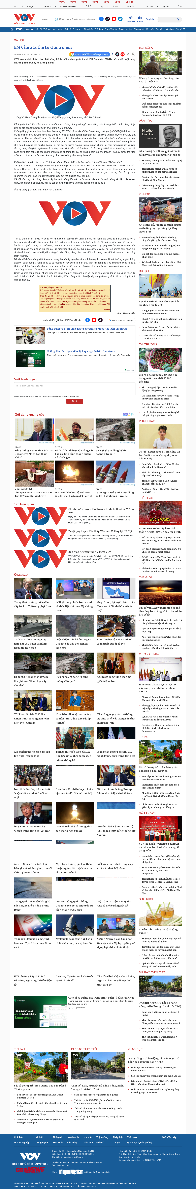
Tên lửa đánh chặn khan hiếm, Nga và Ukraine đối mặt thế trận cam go (116, 980)
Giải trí (178, 29)
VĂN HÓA (145, 121)
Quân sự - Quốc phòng (139, 1142)
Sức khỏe (149, 29)
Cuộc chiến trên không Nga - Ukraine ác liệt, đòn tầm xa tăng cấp (73, 643)
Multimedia (58, 29)
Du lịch (144, 271)
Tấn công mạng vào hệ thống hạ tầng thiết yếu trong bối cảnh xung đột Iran (116, 718)
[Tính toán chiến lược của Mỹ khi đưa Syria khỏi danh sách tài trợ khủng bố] (75, 738)
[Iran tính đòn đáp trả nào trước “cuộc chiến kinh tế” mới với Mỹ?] (33, 775)
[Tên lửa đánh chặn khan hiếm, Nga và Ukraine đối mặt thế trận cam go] (116, 962)
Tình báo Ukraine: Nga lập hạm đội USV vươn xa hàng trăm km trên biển (30, 643)
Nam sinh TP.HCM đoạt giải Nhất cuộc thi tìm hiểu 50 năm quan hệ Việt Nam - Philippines (162, 859)
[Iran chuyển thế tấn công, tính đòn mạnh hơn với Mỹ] (75, 813)
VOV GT (129, 2)
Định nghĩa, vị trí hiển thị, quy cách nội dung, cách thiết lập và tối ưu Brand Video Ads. (86, 333)
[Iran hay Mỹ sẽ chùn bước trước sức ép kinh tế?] (75, 962)
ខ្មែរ (102, 6)
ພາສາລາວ (131, 6)
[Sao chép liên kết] (128, 54)
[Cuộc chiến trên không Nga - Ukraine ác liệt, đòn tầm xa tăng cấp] (75, 626)
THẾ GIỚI (145, 577)
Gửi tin (74, 401)
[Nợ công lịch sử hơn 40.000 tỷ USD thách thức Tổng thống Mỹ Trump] (116, 813)
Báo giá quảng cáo (60, 1165)
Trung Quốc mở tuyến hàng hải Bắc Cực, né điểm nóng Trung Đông (32, 905)
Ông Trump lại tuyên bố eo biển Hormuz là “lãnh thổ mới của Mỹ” (116, 606)
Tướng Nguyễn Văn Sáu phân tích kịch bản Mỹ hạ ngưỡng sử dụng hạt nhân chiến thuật (115, 943)
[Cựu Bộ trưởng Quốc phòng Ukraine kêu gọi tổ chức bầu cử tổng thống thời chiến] (75, 887)
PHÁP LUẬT (147, 421)
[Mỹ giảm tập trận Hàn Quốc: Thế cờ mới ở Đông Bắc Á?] (116, 887)
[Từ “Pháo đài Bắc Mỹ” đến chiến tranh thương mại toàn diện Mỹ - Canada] (33, 700)
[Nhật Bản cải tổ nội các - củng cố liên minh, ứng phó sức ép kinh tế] (75, 700)
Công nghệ (139, 29)
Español (165, 6)
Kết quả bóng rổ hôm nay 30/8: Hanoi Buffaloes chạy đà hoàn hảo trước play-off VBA (162, 540)
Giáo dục (135, 1049)
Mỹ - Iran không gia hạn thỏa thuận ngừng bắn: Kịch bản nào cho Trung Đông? (74, 868)
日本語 (89, 6)
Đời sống (160, 29)
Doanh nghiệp (125, 29)
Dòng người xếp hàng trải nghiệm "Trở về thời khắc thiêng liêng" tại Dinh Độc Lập (162, 890)
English (149, 19)
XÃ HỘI (19, 40)
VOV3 (84, 2)
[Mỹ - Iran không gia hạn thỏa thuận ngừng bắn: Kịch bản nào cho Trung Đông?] (75, 850)
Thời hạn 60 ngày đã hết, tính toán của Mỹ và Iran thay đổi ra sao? (33, 943)
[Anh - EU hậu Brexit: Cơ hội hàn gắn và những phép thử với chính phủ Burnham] (33, 850)
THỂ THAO (146, 498)
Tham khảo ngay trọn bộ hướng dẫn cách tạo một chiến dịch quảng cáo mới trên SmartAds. (88, 355)
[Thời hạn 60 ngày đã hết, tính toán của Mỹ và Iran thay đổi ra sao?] (33, 925)
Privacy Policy (55, 396)
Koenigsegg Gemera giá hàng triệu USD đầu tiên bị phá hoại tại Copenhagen (160, 728)
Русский (149, 6)
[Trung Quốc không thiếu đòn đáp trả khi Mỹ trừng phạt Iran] (33, 588)
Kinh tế (67, 29)
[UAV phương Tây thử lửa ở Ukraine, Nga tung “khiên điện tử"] (33, 962)
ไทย (180, 6)
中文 (16, 6)
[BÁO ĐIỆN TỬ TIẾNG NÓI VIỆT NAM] (24, 19)
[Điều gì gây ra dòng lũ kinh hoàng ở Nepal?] (75, 663)
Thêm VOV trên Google (122, 320)
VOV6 (117, 2)
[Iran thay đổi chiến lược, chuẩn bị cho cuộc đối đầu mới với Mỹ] (75, 775)
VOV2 (73, 2)
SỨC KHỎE (146, 899)
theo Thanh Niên (126, 313)
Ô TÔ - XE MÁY (149, 654)
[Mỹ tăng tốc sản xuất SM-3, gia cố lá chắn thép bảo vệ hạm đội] (75, 925)
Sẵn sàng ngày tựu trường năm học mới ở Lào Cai (156, 1103)
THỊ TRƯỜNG (148, 344)
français (30, 6)
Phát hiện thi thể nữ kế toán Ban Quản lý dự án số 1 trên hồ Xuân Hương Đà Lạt (161, 796)
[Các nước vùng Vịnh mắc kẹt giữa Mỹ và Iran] (116, 663)
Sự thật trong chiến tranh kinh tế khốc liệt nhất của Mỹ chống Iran (74, 606)
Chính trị (30, 29)
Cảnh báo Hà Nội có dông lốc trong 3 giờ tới (96, 1094)
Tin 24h (144, 736)
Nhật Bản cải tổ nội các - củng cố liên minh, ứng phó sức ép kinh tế (73, 718)
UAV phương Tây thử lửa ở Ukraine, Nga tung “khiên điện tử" (33, 980)
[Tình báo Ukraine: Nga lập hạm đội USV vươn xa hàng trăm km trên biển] (33, 626)
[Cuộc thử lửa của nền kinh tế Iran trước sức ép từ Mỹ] (116, 626)
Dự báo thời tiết (152, 972)
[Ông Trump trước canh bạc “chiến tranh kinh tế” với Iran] (33, 813)
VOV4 (95, 2)
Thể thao (99, 29)
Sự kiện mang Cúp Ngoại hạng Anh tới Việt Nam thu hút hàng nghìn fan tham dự (162, 560)
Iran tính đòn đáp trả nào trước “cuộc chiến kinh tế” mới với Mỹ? (32, 793)
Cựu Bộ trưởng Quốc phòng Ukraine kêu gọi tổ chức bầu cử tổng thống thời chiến (74, 905)
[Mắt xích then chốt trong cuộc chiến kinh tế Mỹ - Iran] (116, 850)
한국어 (115, 6)
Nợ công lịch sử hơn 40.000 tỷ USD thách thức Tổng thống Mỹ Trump (116, 830)
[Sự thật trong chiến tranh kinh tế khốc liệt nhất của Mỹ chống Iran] (75, 588)
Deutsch (47, 6)
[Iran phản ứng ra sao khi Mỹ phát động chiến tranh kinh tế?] (116, 738)
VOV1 (62, 2)
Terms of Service (69, 396)
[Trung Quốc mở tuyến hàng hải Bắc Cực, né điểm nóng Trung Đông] (33, 887)
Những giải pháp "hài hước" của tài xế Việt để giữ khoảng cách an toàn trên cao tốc (161, 708)
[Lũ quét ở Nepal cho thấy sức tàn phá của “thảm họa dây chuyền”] (33, 663)
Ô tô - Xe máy (111, 29)
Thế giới (47, 29)
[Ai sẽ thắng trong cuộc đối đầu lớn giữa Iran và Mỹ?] (33, 738)
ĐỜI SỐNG (146, 47)
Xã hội (39, 29)
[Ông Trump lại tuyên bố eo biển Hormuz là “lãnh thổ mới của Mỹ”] (116, 588)
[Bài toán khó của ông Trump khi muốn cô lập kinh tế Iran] (116, 775)
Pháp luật (88, 29)
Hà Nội (45, 19)
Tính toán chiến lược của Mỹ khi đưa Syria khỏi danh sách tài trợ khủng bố (73, 756)
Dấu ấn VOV (147, 813)
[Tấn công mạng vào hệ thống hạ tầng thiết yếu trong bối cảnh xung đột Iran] (116, 700)
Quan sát (20, 574)
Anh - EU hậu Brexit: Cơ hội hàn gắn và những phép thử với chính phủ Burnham (33, 868)
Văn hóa (170, 29)
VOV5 (106, 2)
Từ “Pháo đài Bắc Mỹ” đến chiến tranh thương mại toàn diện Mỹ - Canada (31, 718)
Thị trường (77, 29)
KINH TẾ (144, 194)
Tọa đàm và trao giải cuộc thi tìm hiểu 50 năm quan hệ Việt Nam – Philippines (161, 870)
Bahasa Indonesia (68, 6)
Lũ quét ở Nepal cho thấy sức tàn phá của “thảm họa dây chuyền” (31, 681)
